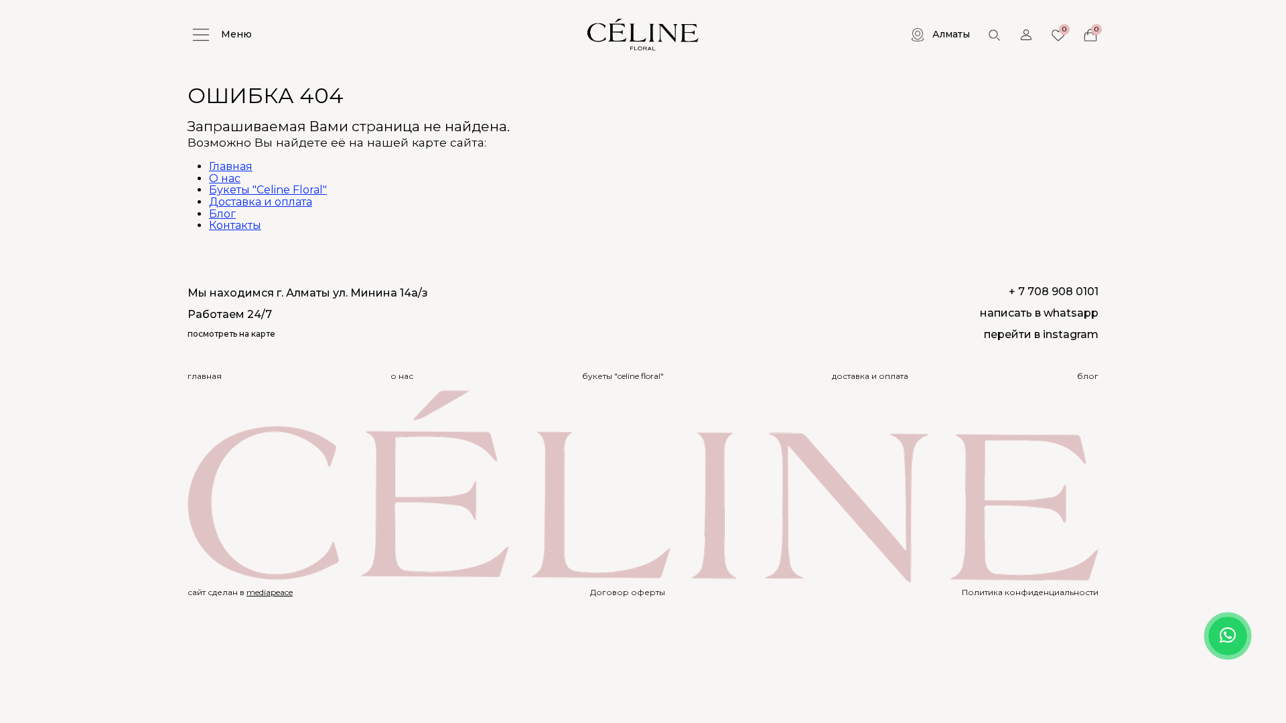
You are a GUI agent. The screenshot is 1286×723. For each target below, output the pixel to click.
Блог (222, 214)
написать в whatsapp (1039, 313)
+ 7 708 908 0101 (1053, 291)
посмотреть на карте (231, 334)
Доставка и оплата (260, 201)
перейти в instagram (1041, 334)
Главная (231, 166)
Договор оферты (627, 592)
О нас (224, 178)
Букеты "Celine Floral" (268, 189)
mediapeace (269, 592)
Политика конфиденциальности (1030, 592)
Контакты (235, 225)
